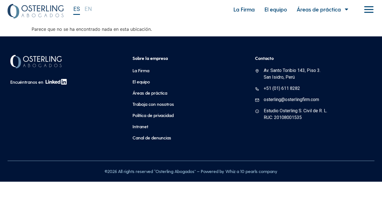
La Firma (244, 9)
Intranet (140, 126)
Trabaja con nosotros (153, 104)
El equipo (276, 9)
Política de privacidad (153, 115)
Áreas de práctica (319, 9)
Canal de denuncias (152, 137)
